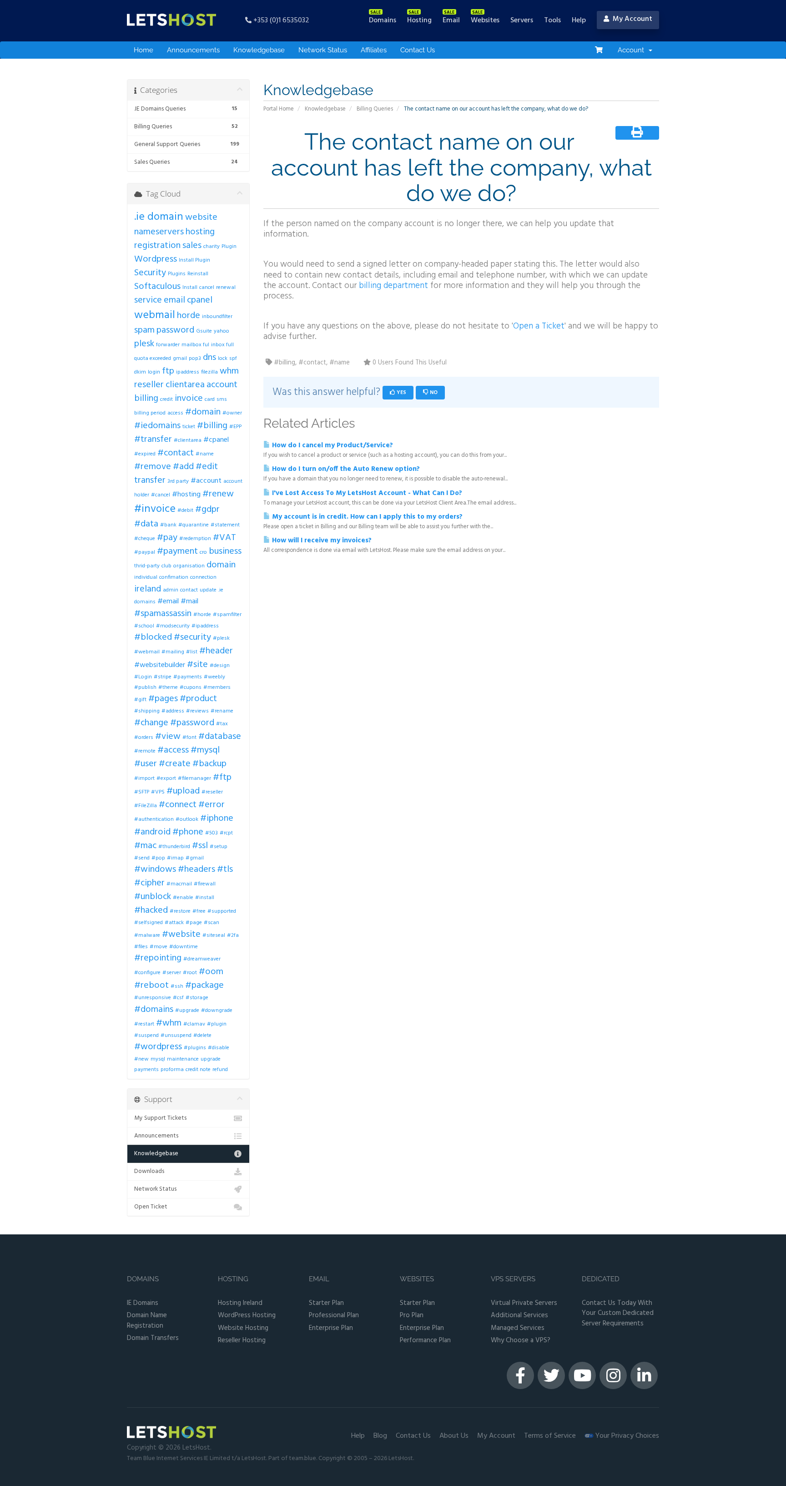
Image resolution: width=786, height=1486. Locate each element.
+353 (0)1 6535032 (280, 20)
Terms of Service (550, 1436)
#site (197, 664)
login (154, 372)
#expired (145, 454)
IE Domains (142, 1303)
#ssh (177, 986)
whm (229, 371)
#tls (225, 869)
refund (220, 1069)
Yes (400, 392)
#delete (202, 1035)
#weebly (214, 677)
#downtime (183, 946)
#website (181, 934)
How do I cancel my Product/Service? (331, 445)
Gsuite (204, 331)
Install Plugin (194, 260)
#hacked (151, 910)
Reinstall (197, 273)
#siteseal (213, 935)
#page (194, 922)
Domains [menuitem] (382, 20)
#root (190, 972)
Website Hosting (243, 1328)
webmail (154, 315)
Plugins (177, 273)
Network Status (322, 50)
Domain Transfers (153, 1338)
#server (171, 972)
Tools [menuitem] (552, 20)
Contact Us (417, 50)
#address (172, 711)
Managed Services (517, 1328)
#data (146, 524)
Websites (417, 1279)
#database (219, 736)
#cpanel (216, 440)
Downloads (149, 1171)
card (210, 399)
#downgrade (216, 1010)
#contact (175, 453)
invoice (189, 398)
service (148, 300)
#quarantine (193, 525)
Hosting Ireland (240, 1303)
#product (198, 699)
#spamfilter (227, 614)
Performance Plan (425, 1340)
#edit (207, 467)
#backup (209, 764)
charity (211, 246)
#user (145, 764)
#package (204, 985)
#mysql (205, 750)
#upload (183, 791)
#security (192, 637)
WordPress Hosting (247, 1315)
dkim (140, 372)
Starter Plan (326, 1303)
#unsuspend (176, 1035)
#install (204, 897)
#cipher (149, 883)
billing (146, 398)
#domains (153, 1009)
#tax (222, 723)
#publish (145, 687)
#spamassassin (162, 614)
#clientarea (188, 440)
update (208, 590)
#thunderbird (174, 846)
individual (145, 577)
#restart (144, 1024)
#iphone (216, 818)
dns (209, 357)
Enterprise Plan (331, 1328)
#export (166, 778)
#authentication (154, 819)
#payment (177, 551)
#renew (218, 494)
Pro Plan (411, 1315)
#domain (203, 412)
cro (203, 552)
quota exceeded (152, 358)
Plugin (229, 246)
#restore (180, 911)
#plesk (221, 638)
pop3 (195, 358)
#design (220, 665)
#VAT (224, 538)
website (201, 217)
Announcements (193, 50)
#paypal (144, 552)
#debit (185, 510)
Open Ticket (150, 1207)
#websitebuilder (159, 665)
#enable (183, 897)
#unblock (152, 897)
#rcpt (226, 833)
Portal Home (278, 109)
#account (206, 481)
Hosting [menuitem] (419, 20)
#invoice (155, 509)
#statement (225, 525)
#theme (168, 687)
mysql (158, 1059)
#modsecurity (173, 626)
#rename (222, 711)
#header (216, 651)
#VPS (158, 792)
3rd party (178, 481)
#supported (221, 911)
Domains (143, 1279)
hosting (200, 232)
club (166, 566)
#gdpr (207, 509)
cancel (206, 287)
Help (358, 1436)
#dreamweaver (202, 959)
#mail (189, 601)
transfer (150, 480)
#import (144, 778)
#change (151, 723)
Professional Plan (334, 1315)
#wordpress (158, 1047)
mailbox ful (195, 344)
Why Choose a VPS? (520, 1340)
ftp (168, 371)
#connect (177, 805)
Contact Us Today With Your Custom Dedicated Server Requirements (618, 1313)
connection (203, 577)
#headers (196, 869)
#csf (178, 997)
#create (175, 764)
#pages (163, 699)
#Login (143, 677)
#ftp (222, 777)
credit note (198, 1069)
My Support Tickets (160, 1118)
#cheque (144, 538)
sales (192, 245)
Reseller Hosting (242, 1340)
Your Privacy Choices (626, 1436)
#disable (218, 1047)
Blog (380, 1436)
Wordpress (155, 259)
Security (150, 273)
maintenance (183, 1059)
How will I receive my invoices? (321, 540)
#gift (140, 699)
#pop (158, 858)
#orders (143, 737)
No (433, 392)
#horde (202, 614)
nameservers (159, 232)
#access (173, 750)
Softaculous (157, 286)
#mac (145, 846)
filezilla (209, 372)
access (175, 413)
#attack (174, 922)
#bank (168, 525)
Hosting (233, 1279)
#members (217, 687)
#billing (212, 426)
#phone (187, 832)
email (174, 300)
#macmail (179, 884)
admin (170, 590)
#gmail (195, 858)
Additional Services (519, 1315)
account (222, 385)
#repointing (157, 958)
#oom (211, 972)
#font (189, 737)
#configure (147, 972)
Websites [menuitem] (485, 20)
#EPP (235, 426)
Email (319, 1279)
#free (199, 911)
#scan (211, 922)
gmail (180, 358)
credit (166, 399)
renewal (226, 287)
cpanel (199, 300)
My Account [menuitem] (630, 19)
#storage (197, 997)
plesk (144, 344)
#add (183, 467)
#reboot (151, 985)
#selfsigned (148, 922)
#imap (175, 858)
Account (633, 50)
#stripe (162, 677)
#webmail (147, 652)
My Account (496, 1436)
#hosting (186, 494)
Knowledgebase (259, 50)
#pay (167, 538)
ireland (147, 589)
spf (233, 358)
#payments (187, 677)
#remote (145, 751)
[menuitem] (599, 50)
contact (189, 590)
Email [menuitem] (451, 20)
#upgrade (187, 1010)
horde (188, 315)
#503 (211, 833)
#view (168, 736)
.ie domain (158, 217)
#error (211, 805)
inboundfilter (217, 316)
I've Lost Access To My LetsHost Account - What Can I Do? (366, 493)
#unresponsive (152, 997)
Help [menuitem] (579, 20)
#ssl (200, 846)
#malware (147, 935)
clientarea (185, 385)
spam (144, 330)
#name (205, 454)
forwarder (168, 344)
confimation (173, 577)
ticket (188, 426)
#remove (152, 467)
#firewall (205, 884)
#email (168, 601)
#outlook (187, 819)
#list (191, 652)
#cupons (191, 687)
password (175, 330)
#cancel (160, 495)
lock (222, 358)
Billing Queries (375, 109)
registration (157, 245)
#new (141, 1059)
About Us (454, 1436)
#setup (218, 846)
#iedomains (157, 426)
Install (189, 287)
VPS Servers (513, 1279)
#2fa (233, 935)
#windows (155, 869)
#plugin (217, 1024)
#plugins (195, 1047)
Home (143, 50)
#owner (232, 413)
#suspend (146, 1035)
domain (221, 565)
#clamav (194, 1024)
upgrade (211, 1059)
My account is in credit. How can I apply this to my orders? (366, 516)
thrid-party (147, 566)
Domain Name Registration (147, 1320)
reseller (149, 385)
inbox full (222, 344)
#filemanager (194, 778)
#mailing (172, 652)
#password (192, 723)
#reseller (212, 792)
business (225, 551)
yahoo (221, 331)
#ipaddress (205, 626)
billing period (150, 413)
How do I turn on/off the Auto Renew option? (345, 469)
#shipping (147, 711)
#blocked (153, 637)
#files (141, 946)
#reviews (197, 711)
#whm (168, 1023)
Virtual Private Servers (524, 1303)
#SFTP (141, 792)
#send (142, 858)
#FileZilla (145, 805)
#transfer (153, 439)
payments (146, 1069)
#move (158, 946)
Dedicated (601, 1279)
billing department (393, 286)
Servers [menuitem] (521, 20)
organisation (189, 566)
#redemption (195, 538)
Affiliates (374, 50)
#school (144, 626)
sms (222, 399)
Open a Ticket (538, 326)
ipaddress (187, 372)
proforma (172, 1069)
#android (152, 832)
